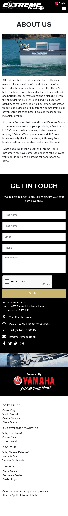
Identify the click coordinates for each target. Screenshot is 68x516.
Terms (33, 491)
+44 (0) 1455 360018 (22, 330)
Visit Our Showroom (20, 317)
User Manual (9, 441)
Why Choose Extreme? (16, 452)
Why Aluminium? (12, 433)
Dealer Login (9, 479)
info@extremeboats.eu (22, 337)
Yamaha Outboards (13, 460)
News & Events (11, 456)
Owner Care (9, 437)
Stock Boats (9, 422)
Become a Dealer (12, 475)
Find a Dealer (10, 471)
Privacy (43, 491)
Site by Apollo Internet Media (19, 495)
